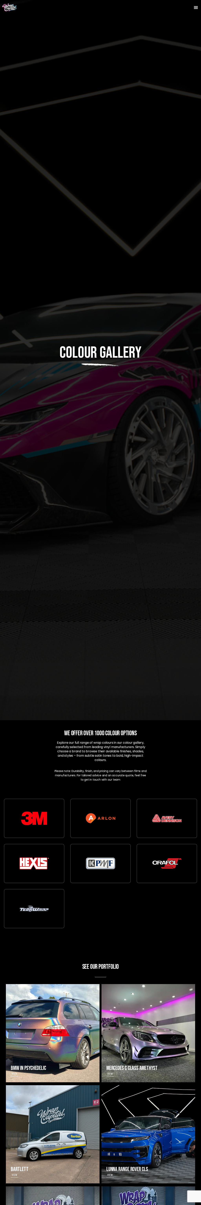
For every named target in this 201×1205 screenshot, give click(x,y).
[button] (196, 7)
